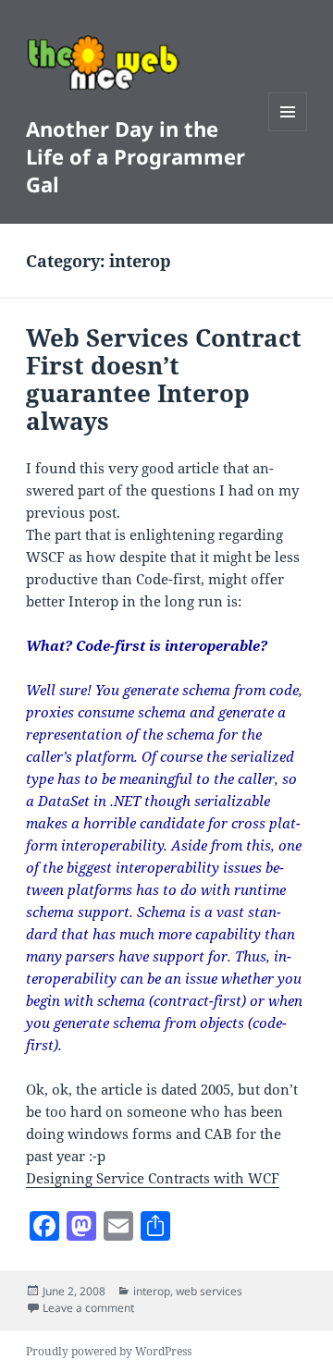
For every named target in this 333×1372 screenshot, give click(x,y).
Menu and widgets (288, 130)
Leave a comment (88, 1308)
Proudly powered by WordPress (108, 1351)
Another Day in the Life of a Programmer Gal (135, 156)
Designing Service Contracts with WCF (152, 1178)
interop (151, 1291)
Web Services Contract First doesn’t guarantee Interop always (164, 379)
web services (209, 1291)
